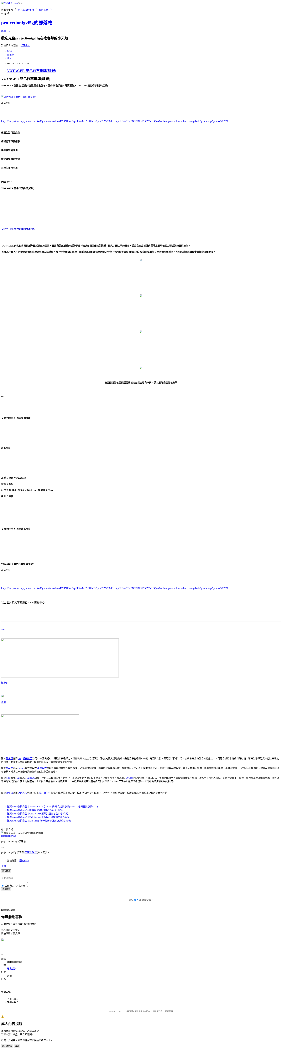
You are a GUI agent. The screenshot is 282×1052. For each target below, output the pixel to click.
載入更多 (6, 871)
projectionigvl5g (8, 836)
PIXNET (119, 1011)
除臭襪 (9, 758)
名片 (9, 58)
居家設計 (25, 45)
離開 (17, 1046)
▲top (3, 865)
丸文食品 (30, 778)
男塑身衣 (42, 768)
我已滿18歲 (7, 1046)
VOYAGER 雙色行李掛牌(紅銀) (31, 71)
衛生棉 (9, 793)
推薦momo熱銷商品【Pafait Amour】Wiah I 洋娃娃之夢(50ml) (38, 817)
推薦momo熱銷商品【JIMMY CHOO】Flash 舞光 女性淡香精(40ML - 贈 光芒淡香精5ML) (52, 806)
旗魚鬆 (129, 778)
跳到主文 (6, 31)
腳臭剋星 (27, 758)
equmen (21, 768)
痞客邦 (28, 852)
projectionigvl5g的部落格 (27, 22)
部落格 (10, 55)
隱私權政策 (157, 1011)
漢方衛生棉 (45, 793)
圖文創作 (24, 860)
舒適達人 (22, 793)
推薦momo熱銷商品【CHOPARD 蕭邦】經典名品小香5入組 (37, 813)
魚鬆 (3, 702)
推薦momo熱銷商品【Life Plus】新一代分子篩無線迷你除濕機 (39, 820)
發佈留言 (6, 889)
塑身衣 (4, 682)
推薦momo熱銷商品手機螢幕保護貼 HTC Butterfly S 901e (36, 810)
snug (3, 629)
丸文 (17, 778)
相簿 (9, 51)
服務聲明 (169, 1011)
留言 (34, 852)
